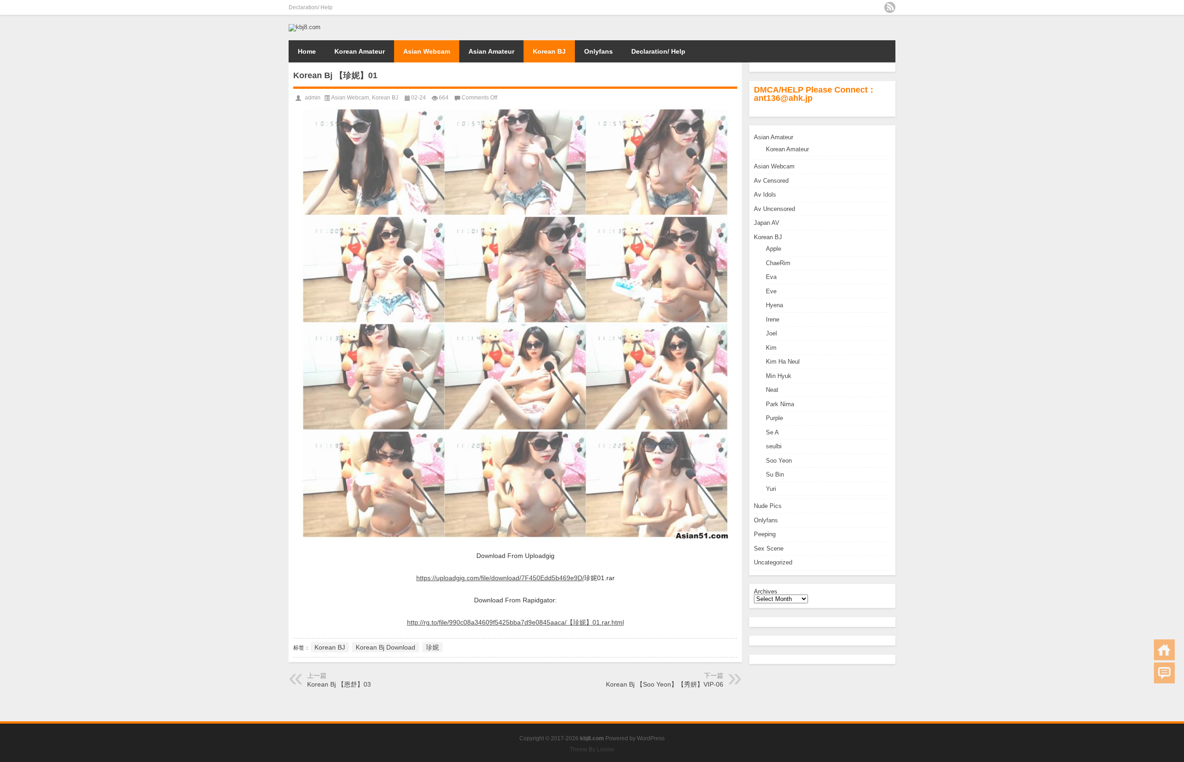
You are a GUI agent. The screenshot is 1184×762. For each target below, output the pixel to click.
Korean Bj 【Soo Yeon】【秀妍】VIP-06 (664, 684)
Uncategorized (773, 562)
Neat (772, 389)
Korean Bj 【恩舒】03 (339, 684)
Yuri (771, 488)
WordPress (651, 738)
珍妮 (432, 647)
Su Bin (775, 474)
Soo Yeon (779, 460)
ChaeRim (778, 263)
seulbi (774, 446)
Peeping (765, 534)
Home (307, 51)
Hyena (774, 305)
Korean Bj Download (385, 647)
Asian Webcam (426, 51)
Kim (771, 347)
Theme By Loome (592, 749)
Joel (771, 333)
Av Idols (765, 194)
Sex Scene (768, 548)
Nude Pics (768, 505)
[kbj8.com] (305, 27)
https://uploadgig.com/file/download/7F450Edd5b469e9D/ (500, 578)
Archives (765, 592)
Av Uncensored (774, 208)
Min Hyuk (778, 375)
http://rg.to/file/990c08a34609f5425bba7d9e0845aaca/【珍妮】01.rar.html (515, 622)
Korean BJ (549, 51)
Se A (772, 432)
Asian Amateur (491, 51)
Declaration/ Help (311, 7)
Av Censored (771, 180)
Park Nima (780, 404)
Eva (771, 276)
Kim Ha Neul (783, 361)
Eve (771, 291)
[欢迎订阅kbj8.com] (889, 7)
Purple (774, 418)
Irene (772, 319)
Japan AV (766, 222)
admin (313, 97)
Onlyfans (598, 51)
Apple (773, 248)
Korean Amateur (359, 51)
